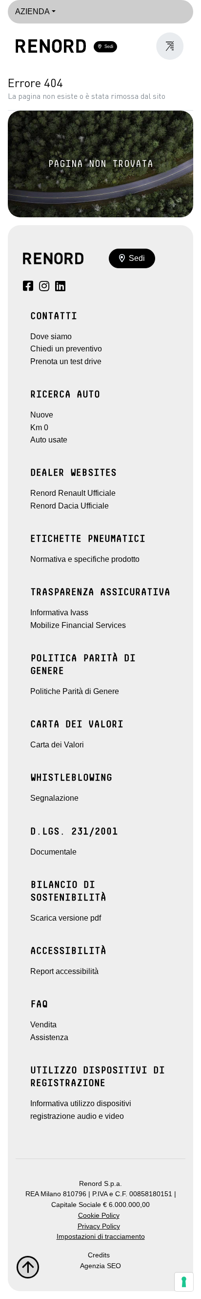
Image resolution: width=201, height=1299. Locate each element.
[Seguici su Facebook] (28, 287)
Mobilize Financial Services (78, 625)
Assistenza (49, 1037)
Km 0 (39, 427)
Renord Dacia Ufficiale (69, 506)
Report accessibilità (64, 971)
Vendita (43, 1025)
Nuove (41, 415)
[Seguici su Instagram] (44, 287)
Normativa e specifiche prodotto (85, 559)
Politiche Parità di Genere (74, 691)
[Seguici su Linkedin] (60, 287)
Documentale (53, 852)
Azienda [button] (32, 11)
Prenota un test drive (65, 361)
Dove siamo (51, 336)
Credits (99, 1255)
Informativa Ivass (59, 612)
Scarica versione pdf (65, 918)
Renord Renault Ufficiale (73, 493)
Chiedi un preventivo (66, 349)
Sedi (107, 46)
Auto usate (48, 440)
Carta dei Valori (57, 745)
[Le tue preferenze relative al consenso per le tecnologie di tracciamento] (184, 1282)
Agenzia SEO (100, 1266)
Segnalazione (54, 798)
